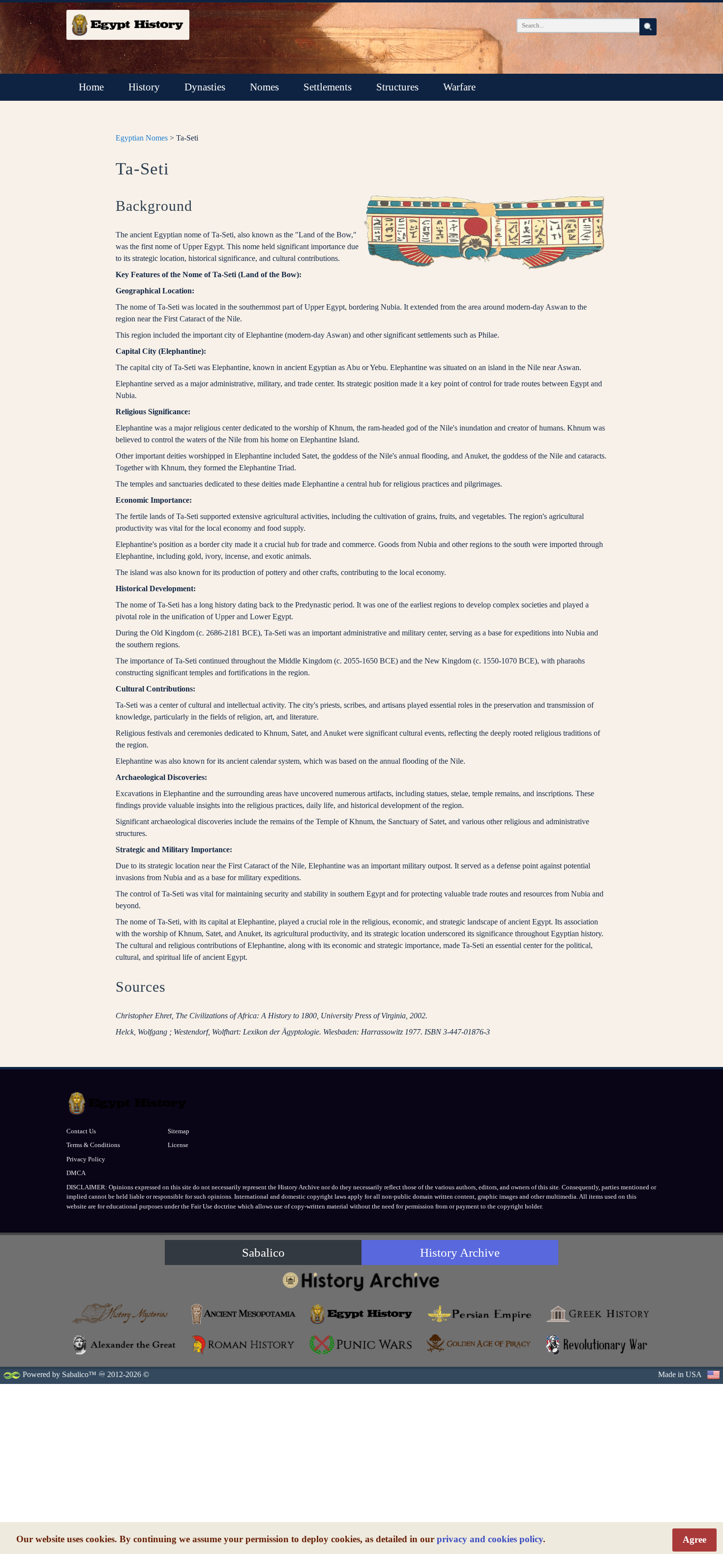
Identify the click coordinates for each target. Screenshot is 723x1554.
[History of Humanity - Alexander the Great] (125, 1344)
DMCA (76, 1173)
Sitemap (178, 1131)
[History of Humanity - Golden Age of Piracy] (480, 1343)
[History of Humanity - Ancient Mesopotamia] (243, 1313)
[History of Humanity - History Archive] (361, 1281)
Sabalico (263, 1252)
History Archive (460, 1252)
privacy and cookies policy (490, 1539)
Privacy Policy (85, 1159)
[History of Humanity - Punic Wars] (361, 1344)
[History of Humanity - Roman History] (243, 1344)
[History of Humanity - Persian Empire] (480, 1313)
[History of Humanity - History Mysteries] (125, 1313)
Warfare (459, 87)
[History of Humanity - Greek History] (598, 1313)
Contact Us (81, 1131)
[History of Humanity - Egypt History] (361, 1313)
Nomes (264, 87)
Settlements (327, 87)
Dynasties (204, 87)
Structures (397, 87)
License (178, 1145)
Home (91, 87)
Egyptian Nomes (142, 138)
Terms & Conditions (93, 1145)
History (144, 87)
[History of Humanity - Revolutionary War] (598, 1344)
